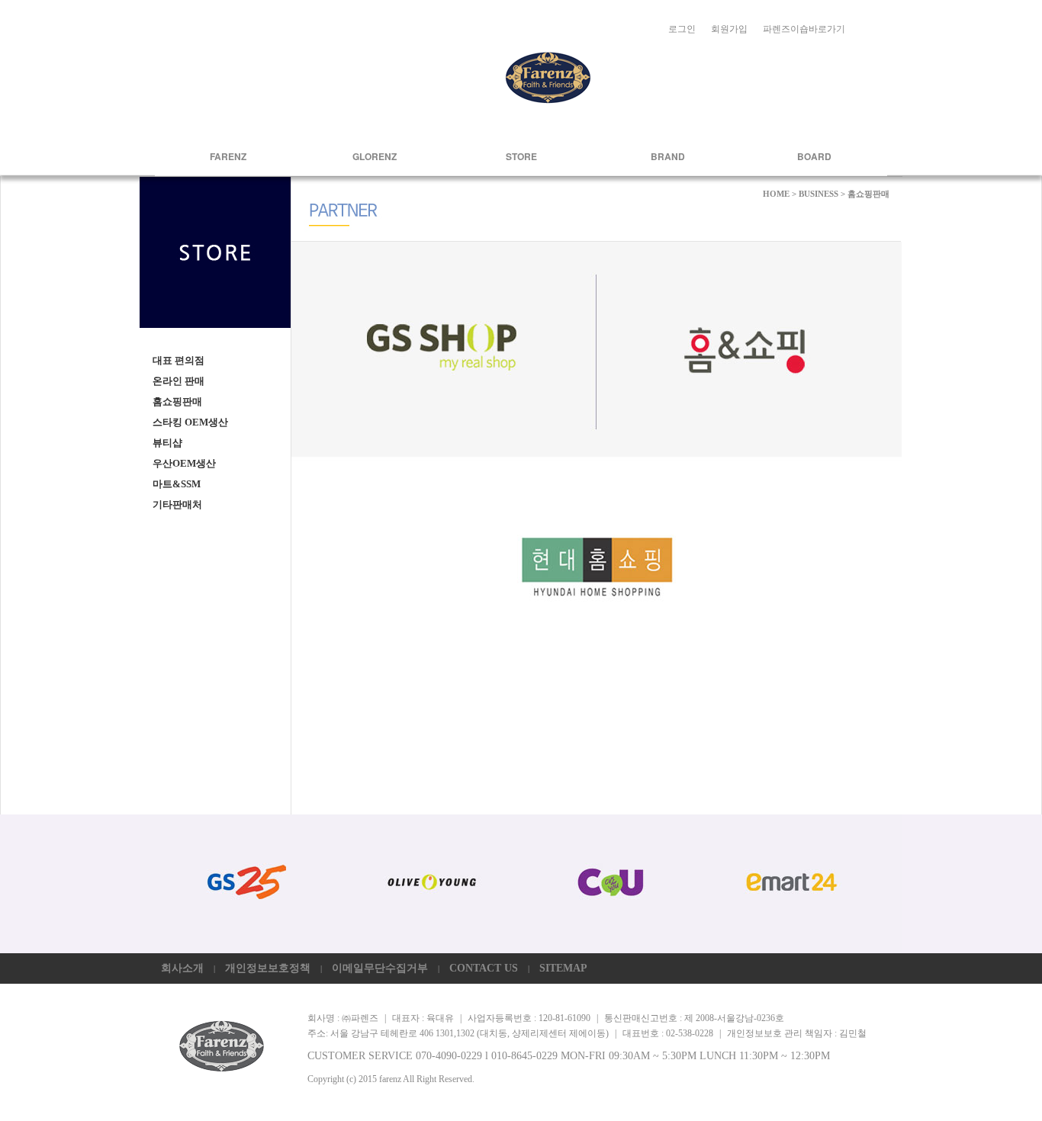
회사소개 (182, 968)
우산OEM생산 (184, 463)
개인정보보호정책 (267, 968)
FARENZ (228, 156)
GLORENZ (374, 156)
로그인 (682, 29)
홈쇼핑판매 (177, 401)
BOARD (814, 156)
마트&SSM (177, 484)
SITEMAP (563, 968)
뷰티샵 (167, 442)
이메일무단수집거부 (380, 968)
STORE (521, 156)
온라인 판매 (178, 381)
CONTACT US (483, 968)
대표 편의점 (178, 360)
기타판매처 (177, 504)
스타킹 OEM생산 (190, 422)
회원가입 (729, 29)
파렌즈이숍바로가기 (804, 29)
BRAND (668, 156)
